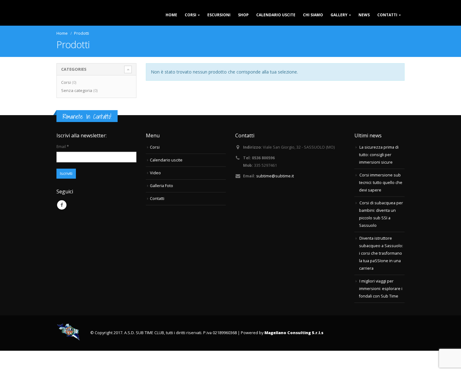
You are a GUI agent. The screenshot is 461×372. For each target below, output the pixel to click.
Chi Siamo (313, 25)
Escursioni (218, 25)
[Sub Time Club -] (86, 23)
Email (62, 167)
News (364, 25)
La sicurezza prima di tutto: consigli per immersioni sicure (379, 176)
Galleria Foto (161, 207)
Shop (243, 25)
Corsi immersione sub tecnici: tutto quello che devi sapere (380, 204)
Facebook (61, 226)
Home (171, 25)
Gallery (339, 25)
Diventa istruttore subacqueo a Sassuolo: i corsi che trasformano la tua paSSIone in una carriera (381, 274)
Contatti (387, 25)
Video (155, 194)
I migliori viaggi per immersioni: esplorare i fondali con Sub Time (380, 310)
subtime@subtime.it (275, 197)
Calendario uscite (275, 25)
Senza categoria (76, 112)
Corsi (190, 25)
